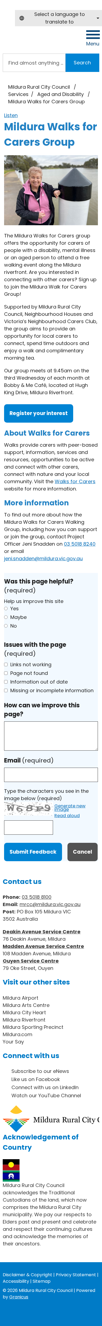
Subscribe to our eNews (40, 1071)
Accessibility (16, 1281)
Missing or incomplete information (52, 690)
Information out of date (39, 681)
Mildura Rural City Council (39, 87)
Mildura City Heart (24, 1012)
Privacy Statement (76, 1275)
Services (18, 94)
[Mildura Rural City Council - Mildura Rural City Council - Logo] (36, 40)
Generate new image (69, 807)
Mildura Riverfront (24, 1019)
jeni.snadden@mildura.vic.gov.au (43, 558)
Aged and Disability (61, 94)
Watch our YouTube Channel (46, 1095)
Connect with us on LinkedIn (45, 1087)
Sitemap (42, 1281)
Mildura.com (17, 1034)
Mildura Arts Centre (26, 1005)
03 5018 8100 (36, 897)
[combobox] (58, 18)
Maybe (18, 617)
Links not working (30, 664)
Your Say (13, 1041)
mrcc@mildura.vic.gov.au (50, 904)
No (13, 625)
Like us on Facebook (35, 1079)
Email (29, 760)
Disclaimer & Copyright (27, 1275)
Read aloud (67, 816)
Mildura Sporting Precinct (33, 1027)
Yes (14, 608)
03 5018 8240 (79, 544)
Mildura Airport (20, 997)
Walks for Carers (75, 481)
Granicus (18, 1297)
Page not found (29, 673)
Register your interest (39, 413)
